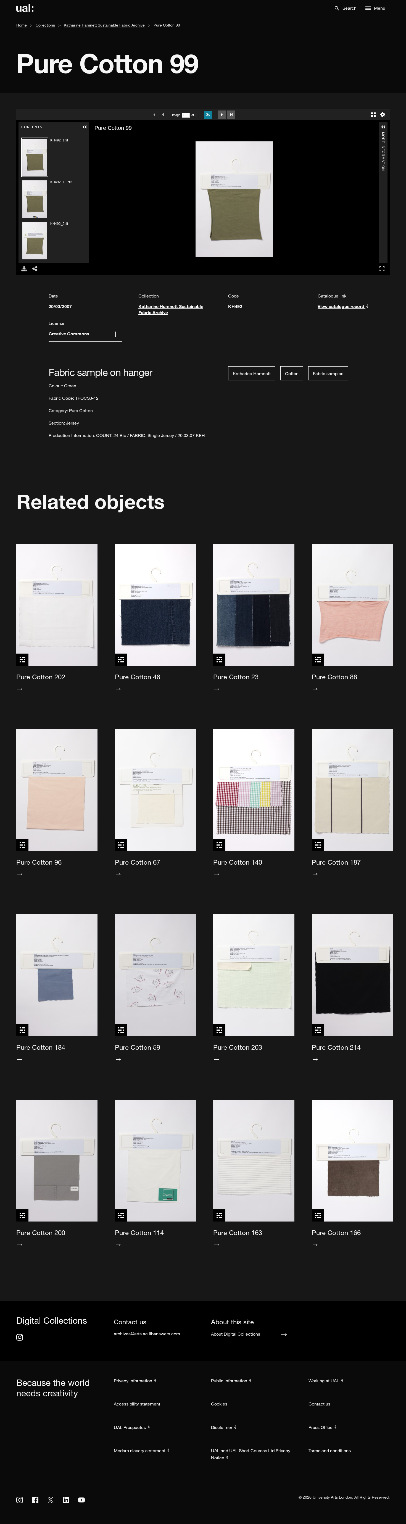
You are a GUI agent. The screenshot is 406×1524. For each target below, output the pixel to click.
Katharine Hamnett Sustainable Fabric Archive (104, 25)
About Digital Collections (235, 1334)
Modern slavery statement (139, 1450)
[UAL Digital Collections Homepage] (24, 8)
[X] (50, 1500)
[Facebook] (35, 1500)
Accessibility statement (137, 1404)
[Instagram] (19, 1337)
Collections (45, 25)
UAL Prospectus (130, 1427)
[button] (345, 8)
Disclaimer (221, 1427)
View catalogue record (341, 306)
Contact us (319, 1404)
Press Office (321, 1427)
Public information (229, 1380)
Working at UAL (324, 1380)
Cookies (219, 1404)
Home (21, 25)
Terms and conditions (330, 1450)
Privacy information (133, 1380)
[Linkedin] (66, 1500)
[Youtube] (81, 1500)
